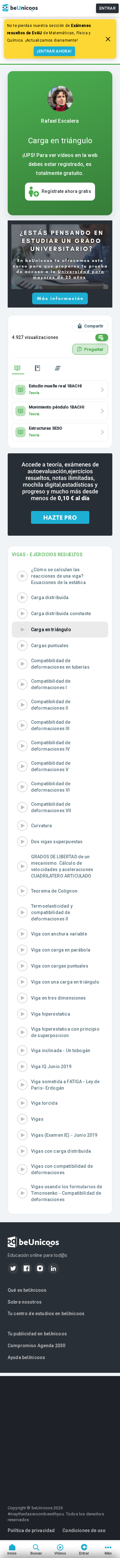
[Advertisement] (60, 1436)
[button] (60, 576)
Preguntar (93, 349)
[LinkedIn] (53, 1268)
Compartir (93, 326)
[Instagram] (40, 1268)
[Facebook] (26, 1268)
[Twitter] (13, 1268)
